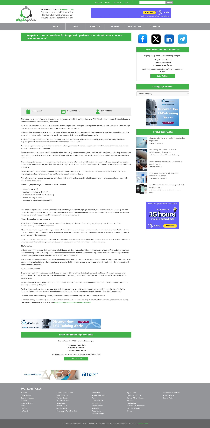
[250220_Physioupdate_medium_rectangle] (162, 125)
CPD (23, 406)
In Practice (25, 411)
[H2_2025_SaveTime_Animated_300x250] (162, 229)
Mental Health (62, 398)
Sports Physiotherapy (136, 398)
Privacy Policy (168, 395)
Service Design (98, 414)
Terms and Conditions (171, 393)
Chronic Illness (27, 403)
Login (126, 2)
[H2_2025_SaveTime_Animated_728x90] (131, 17)
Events (24, 408)
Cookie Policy (168, 398)
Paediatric (96, 393)
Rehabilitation (97, 406)
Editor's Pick (157, 190)
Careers (24, 401)
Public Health (97, 401)
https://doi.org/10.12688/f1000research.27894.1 (72, 302)
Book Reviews (26, 395)
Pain (93, 398)
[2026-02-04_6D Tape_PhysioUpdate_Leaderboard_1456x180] (61, 379)
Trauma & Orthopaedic (136, 406)
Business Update (28, 398)
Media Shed (143, 424)
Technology (175, 155)
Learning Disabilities (64, 393)
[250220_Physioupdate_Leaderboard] (61, 328)
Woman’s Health (133, 408)
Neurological (61, 403)
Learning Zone (158, 143)
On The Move (157, 166)
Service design (162, 178)
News (155, 178)
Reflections (96, 403)
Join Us (107, 2)
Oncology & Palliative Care (66, 411)
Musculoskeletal (167, 190)
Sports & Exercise (166, 155)
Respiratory (96, 411)
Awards (24, 393)
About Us (98, 2)
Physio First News (99, 395)
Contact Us (117, 2)
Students (131, 401)
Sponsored (156, 155)
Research (95, 408)
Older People (61, 406)
